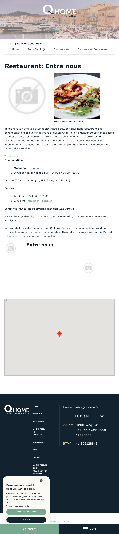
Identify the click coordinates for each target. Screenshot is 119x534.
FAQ (35, 450)
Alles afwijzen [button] (26, 519)
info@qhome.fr (86, 407)
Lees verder (24, 506)
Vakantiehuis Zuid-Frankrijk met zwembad (40, 469)
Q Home (9, 236)
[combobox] (41, 480)
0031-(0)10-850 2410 (91, 416)
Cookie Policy (66, 521)
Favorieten (38, 442)
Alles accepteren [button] (26, 511)
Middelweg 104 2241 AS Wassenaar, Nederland (91, 430)
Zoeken (32, 529)
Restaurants (61, 49)
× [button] (45, 480)
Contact (37, 457)
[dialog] (26, 503)
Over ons (37, 414)
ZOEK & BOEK (39, 421)
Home (15, 49)
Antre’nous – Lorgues (39, 201)
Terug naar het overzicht (25, 43)
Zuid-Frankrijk (36, 49)
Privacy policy (53, 521)
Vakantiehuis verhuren (39, 432)
